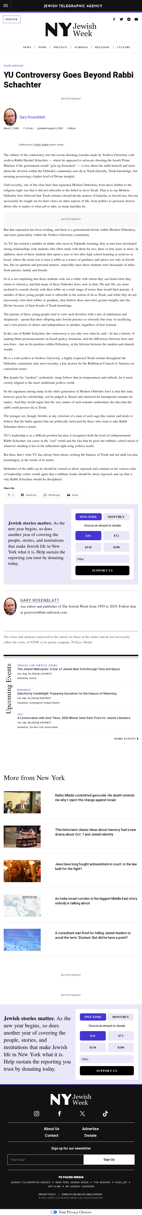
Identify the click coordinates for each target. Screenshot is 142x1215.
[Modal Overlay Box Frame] (71, 607)
